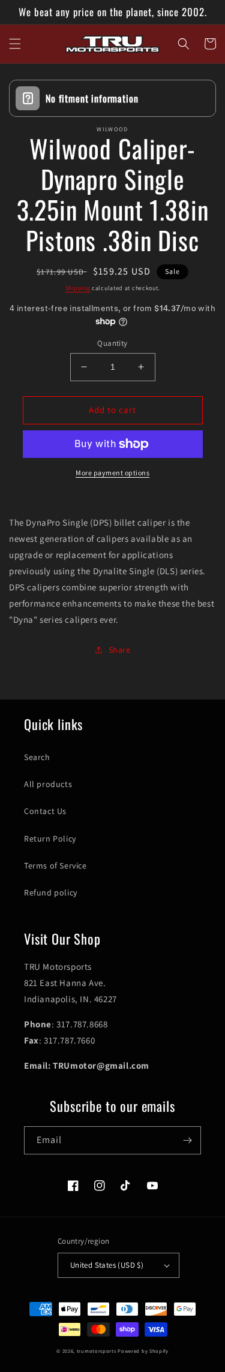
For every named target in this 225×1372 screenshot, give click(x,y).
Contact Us (45, 811)
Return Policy (50, 838)
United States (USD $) (106, 1265)
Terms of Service (55, 865)
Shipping (78, 288)
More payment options (112, 472)
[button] (15, 44)
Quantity (112, 343)
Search (37, 757)
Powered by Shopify (143, 1350)
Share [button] (120, 649)
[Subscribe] (187, 1140)
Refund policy (50, 892)
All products (48, 784)
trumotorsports (96, 1350)
